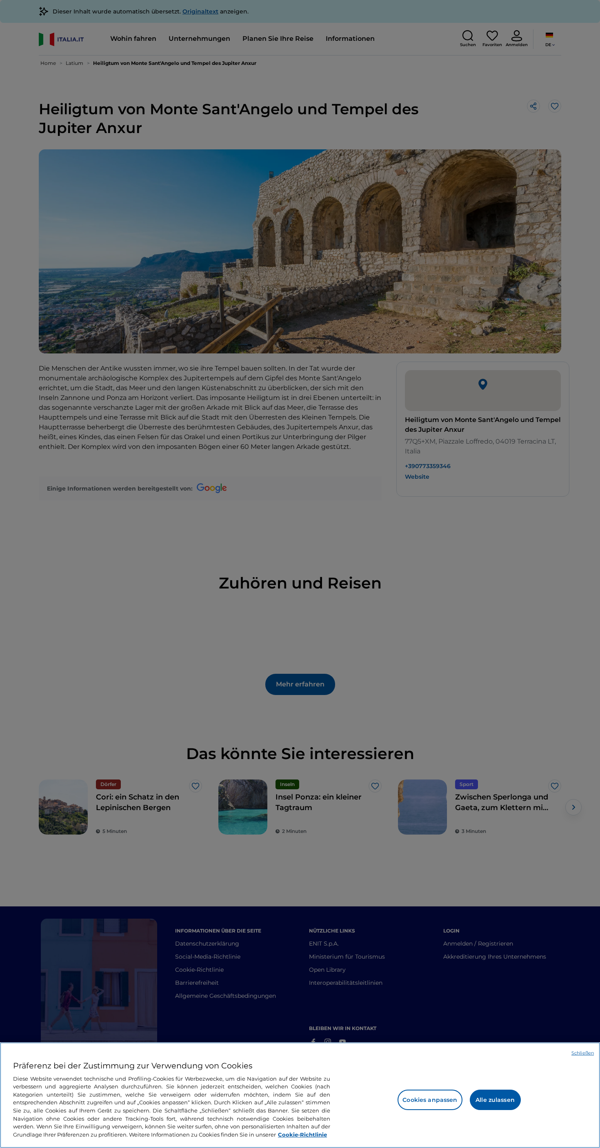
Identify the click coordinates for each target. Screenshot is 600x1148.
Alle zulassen (495, 1100)
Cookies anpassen (429, 1100)
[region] (300, 1095)
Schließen (582, 1053)
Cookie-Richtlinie (302, 1134)
